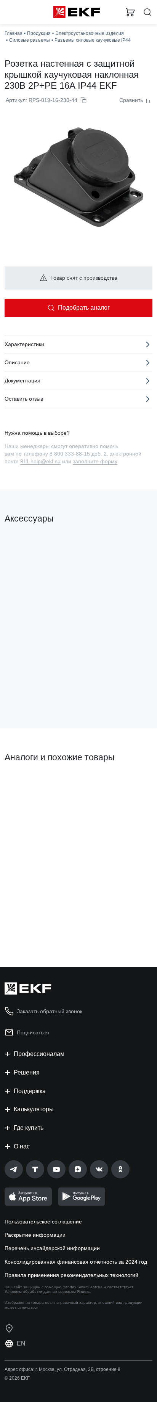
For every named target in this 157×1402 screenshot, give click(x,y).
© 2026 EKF (17, 1378)
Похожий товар (26, 783)
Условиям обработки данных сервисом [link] (40, 1291)
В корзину (34, 931)
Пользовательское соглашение (43, 1222)
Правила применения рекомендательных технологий (71, 1275)
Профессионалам (39, 1054)
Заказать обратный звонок (49, 1011)
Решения (27, 1072)
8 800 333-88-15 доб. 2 (78, 454)
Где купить (28, 1128)
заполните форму (95, 461)
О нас (22, 1146)
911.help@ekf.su (40, 461)
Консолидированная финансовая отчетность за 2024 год (76, 1262)
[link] (14, 1169)
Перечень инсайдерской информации (52, 1248)
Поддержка (30, 1091)
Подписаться (33, 1032)
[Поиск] (147, 12)
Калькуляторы (34, 1109)
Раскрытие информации (35, 1235)
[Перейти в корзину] (130, 12)
